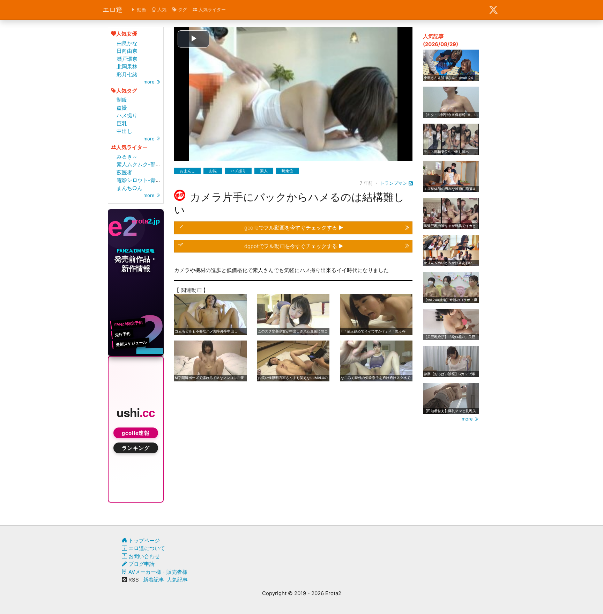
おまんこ (187, 170)
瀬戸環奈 (127, 59)
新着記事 (153, 579)
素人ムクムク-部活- (140, 164)
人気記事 (177, 579)
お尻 (213, 170)
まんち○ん (129, 188)
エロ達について (146, 548)
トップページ (143, 540)
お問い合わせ (143, 556)
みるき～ (127, 156)
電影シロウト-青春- (140, 180)
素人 (264, 170)
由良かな (127, 43)
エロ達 (112, 10)
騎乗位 (287, 170)
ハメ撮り (127, 115)
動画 (140, 9)
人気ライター (211, 9)
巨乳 (122, 123)
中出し (124, 131)
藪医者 (124, 172)
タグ (182, 9)
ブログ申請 (141, 564)
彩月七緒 (127, 74)
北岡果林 (127, 66)
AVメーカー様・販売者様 (157, 572)
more (149, 82)
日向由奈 (127, 50)
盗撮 (122, 107)
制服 (122, 99)
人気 (161, 9)
